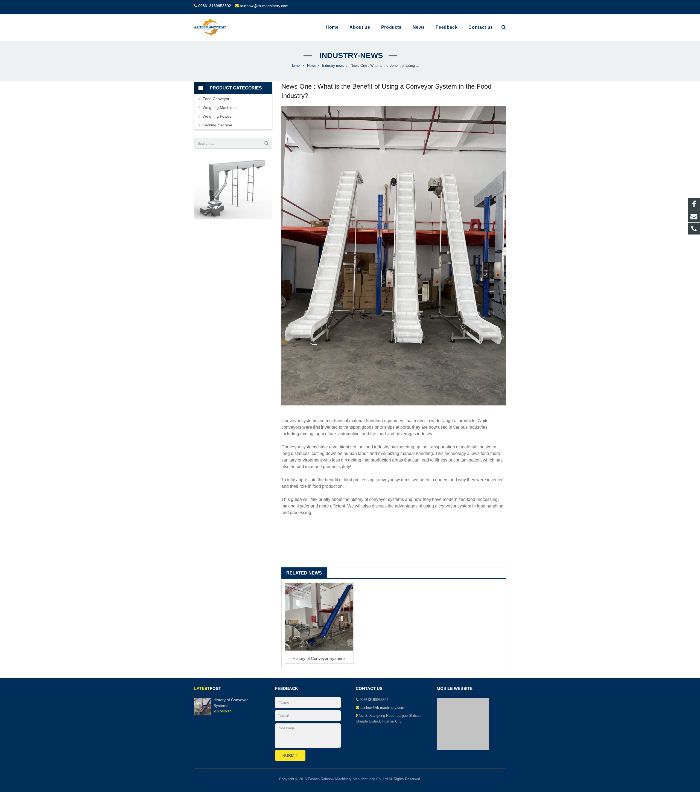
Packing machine (217, 125)
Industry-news (350, 55)
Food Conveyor (216, 99)
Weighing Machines (220, 107)
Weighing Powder (218, 116)
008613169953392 (214, 6)
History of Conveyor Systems (319, 658)
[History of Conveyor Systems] (319, 617)
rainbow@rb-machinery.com (264, 6)
